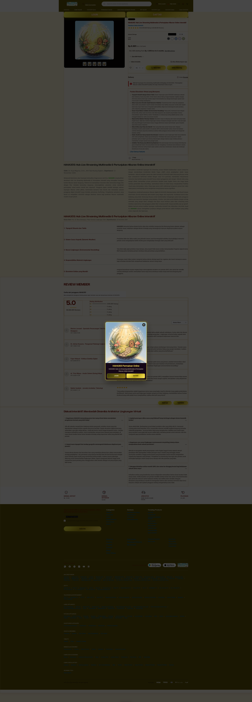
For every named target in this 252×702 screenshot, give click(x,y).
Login (116, 376)
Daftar (135, 376)
